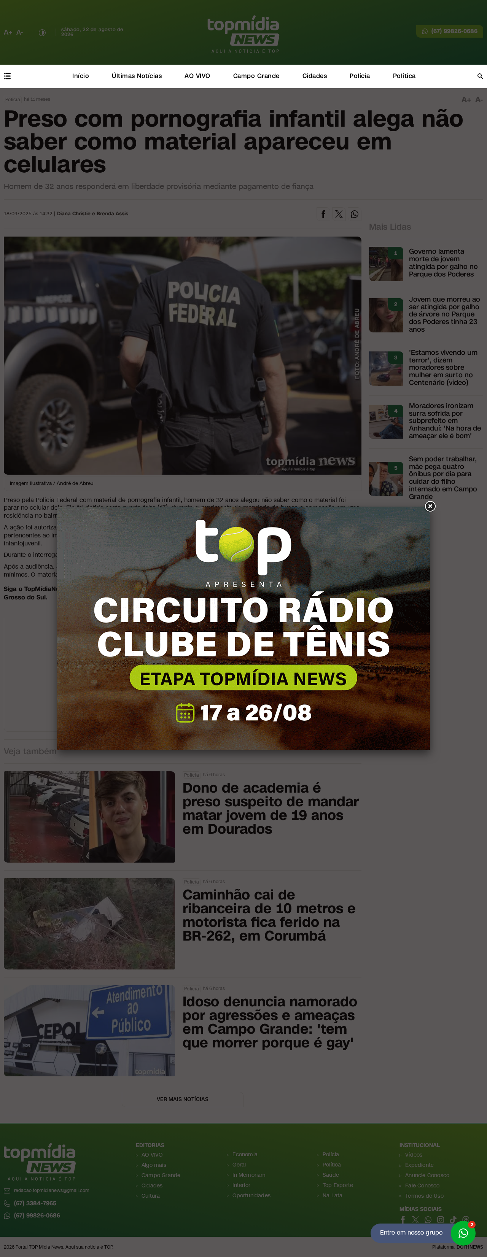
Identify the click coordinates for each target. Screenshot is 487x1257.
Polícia (360, 76)
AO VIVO (197, 76)
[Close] (430, 506)
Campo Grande (256, 76)
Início (80, 76)
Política (404, 76)
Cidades (314, 76)
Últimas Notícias (137, 76)
